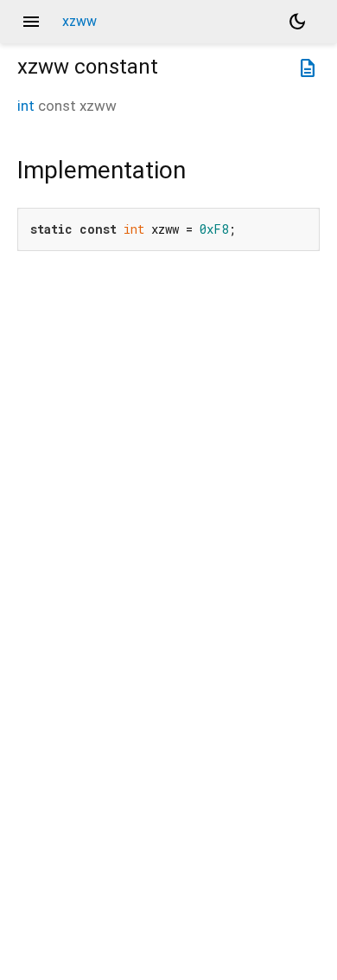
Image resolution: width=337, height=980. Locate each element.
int (26, 105)
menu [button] (31, 21)
